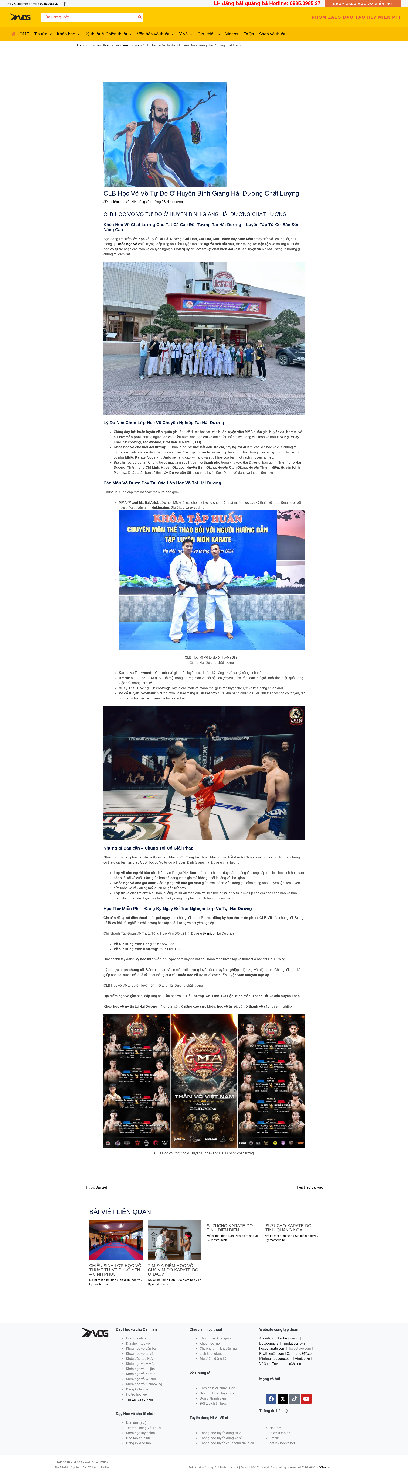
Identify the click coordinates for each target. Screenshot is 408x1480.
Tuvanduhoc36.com (287, 1364)
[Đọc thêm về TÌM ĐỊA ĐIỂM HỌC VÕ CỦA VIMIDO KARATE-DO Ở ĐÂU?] (174, 1240)
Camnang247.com (300, 1354)
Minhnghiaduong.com (275, 1359)
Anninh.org (267, 1338)
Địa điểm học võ (117, 202)
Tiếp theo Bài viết (311, 1187)
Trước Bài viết (94, 1187)
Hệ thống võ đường (146, 202)
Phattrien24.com (271, 1354)
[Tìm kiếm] (140, 17)
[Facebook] (64, 4)
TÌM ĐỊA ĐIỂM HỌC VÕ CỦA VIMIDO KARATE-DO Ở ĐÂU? (173, 1269)
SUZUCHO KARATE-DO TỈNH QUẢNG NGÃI (288, 1227)
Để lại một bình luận (102, 1280)
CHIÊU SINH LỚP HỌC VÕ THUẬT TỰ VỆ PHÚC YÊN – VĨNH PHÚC (115, 1269)
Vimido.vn (302, 1359)
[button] (363, 3)
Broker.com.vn (288, 1338)
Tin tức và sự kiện (139, 1399)
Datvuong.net (269, 1343)
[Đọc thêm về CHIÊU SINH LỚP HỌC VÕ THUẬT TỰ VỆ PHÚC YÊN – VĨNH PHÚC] (116, 1240)
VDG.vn (265, 1364)
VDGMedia (323, 1467)
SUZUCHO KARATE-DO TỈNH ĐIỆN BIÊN (230, 1227)
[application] (49, 34)
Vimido (209, 933)
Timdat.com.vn (293, 1343)
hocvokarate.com (272, 1348)
